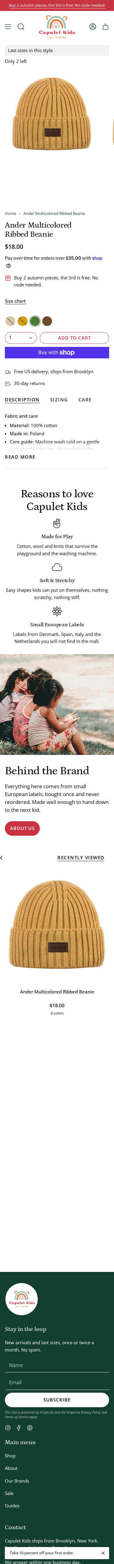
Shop (10, 1456)
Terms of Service (16, 1416)
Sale (9, 1493)
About (11, 1468)
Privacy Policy (91, 1412)
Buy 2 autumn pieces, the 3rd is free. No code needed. (57, 5)
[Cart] (105, 26)
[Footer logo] (21, 1299)
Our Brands (17, 1481)
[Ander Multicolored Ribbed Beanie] (57, 924)
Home (10, 213)
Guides (12, 1506)
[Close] (103, 1553)
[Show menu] (8, 26)
